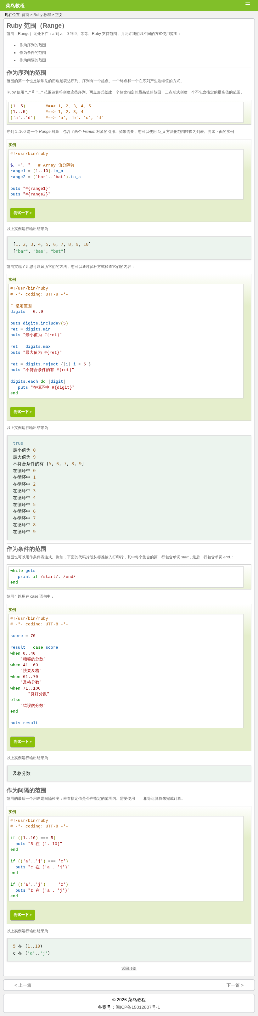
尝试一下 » (23, 213)
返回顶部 (129, 968)
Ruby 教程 (42, 15)
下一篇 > (235, 985)
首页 (25, 15)
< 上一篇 (22, 985)
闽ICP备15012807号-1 (137, 1007)
